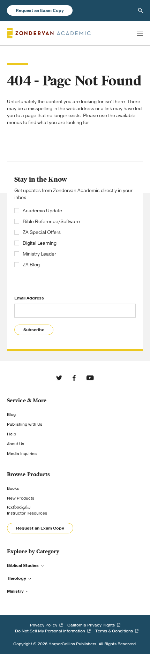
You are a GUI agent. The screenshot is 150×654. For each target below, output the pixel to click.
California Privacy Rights (91, 625)
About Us (15, 444)
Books (13, 488)
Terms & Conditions (114, 631)
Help (11, 434)
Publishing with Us (24, 424)
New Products (20, 498)
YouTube (90, 378)
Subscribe (33, 330)
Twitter (59, 378)
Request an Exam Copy (40, 10)
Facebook (74, 378)
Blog (11, 414)
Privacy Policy (43, 625)
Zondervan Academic (49, 33)
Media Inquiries (22, 453)
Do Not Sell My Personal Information (50, 631)
